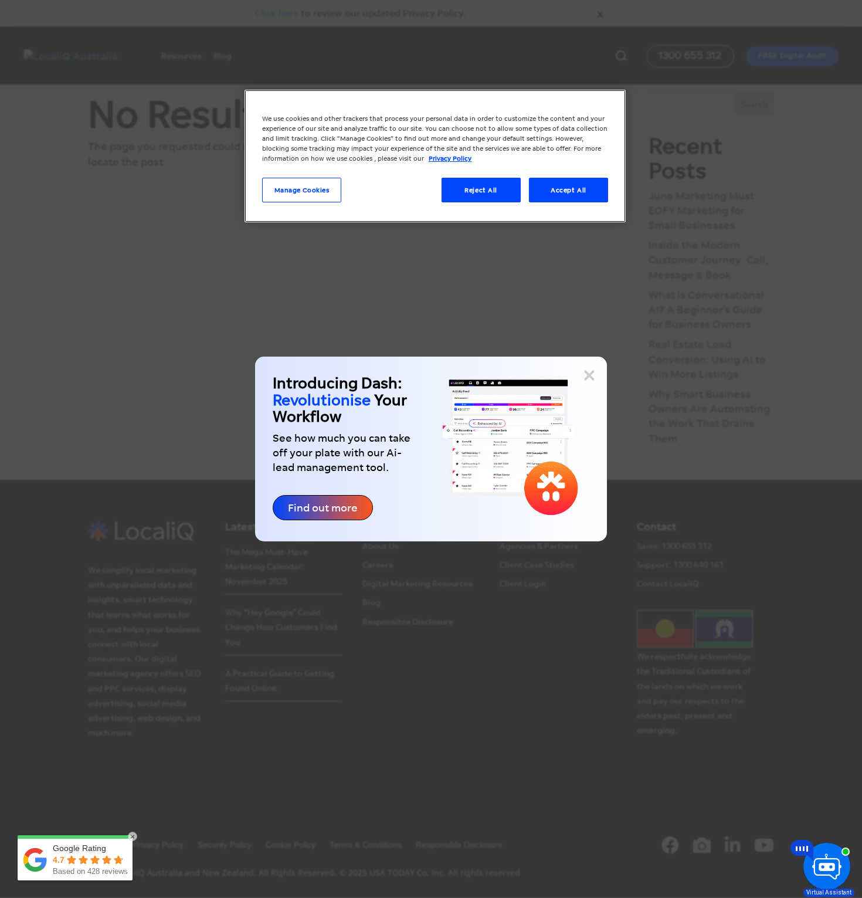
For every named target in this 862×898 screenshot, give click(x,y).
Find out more (323, 507)
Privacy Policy (450, 158)
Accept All (568, 189)
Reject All (480, 189)
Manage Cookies (302, 189)
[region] (435, 156)
